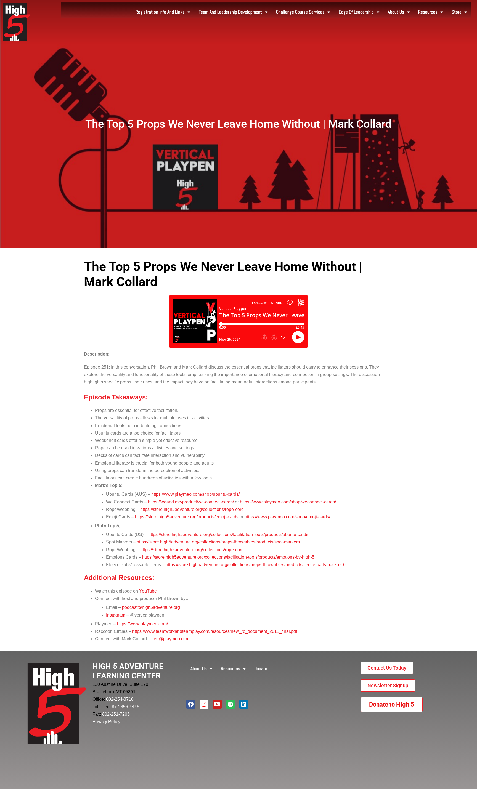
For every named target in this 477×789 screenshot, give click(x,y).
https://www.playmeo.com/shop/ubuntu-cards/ (195, 494)
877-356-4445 (125, 706)
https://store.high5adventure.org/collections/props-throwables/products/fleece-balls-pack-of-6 (256, 564)
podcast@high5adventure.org (151, 607)
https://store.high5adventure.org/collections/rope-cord (192, 509)
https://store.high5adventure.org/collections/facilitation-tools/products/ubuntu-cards (228, 534)
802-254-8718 (120, 699)
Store (457, 12)
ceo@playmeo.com (170, 638)
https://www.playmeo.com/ (142, 624)
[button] (238, 124)
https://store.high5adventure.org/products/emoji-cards (187, 517)
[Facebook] (190, 704)
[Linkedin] (243, 704)
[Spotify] (230, 704)
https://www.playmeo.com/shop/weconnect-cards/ (288, 502)
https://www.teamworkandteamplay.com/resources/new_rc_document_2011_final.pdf (214, 631)
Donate (260, 668)
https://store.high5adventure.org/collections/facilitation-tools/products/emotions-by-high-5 (228, 557)
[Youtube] (217, 704)
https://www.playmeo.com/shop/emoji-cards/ (287, 517)
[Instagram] (204, 704)
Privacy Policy (106, 721)
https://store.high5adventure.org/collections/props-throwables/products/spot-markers (218, 542)
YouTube (148, 591)
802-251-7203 (116, 714)
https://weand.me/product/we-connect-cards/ (191, 502)
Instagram (115, 615)
